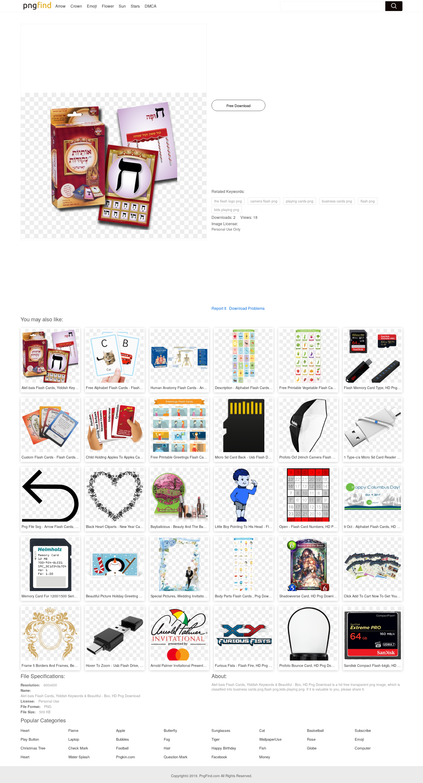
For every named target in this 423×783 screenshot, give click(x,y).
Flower (108, 6)
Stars (135, 6)
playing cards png (299, 201)
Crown (76, 6)
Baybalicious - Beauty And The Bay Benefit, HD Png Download (199, 526)
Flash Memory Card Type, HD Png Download (379, 387)
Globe (312, 747)
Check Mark (78, 747)
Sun (122, 6)
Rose (311, 739)
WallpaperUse (270, 739)
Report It (219, 308)
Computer (363, 747)
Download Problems (247, 308)
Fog (167, 739)
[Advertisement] (113, 58)
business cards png (337, 201)
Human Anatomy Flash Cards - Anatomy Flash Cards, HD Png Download (207, 387)
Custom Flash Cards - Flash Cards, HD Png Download (64, 457)
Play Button (30, 739)
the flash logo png (228, 201)
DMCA (150, 6)
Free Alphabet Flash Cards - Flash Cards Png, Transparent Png (135, 387)
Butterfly (170, 730)
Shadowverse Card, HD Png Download (309, 595)
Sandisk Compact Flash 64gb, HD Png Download (382, 665)
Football (122, 747)
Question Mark (176, 756)
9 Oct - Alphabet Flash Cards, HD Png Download (381, 526)
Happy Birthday (224, 747)
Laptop (73, 739)
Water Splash (79, 756)
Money (264, 756)
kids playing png (226, 209)
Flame (73, 730)
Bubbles (122, 739)
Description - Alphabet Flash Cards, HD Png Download (257, 387)
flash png (368, 201)
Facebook (219, 756)
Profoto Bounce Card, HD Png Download (310, 665)
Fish (262, 747)
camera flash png (263, 201)
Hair (167, 747)
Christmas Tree (33, 747)
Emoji (92, 6)
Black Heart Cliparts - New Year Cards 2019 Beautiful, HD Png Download (142, 526)
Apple (120, 730)
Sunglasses (221, 730)
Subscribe (363, 730)
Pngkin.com (125, 756)
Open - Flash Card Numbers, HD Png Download (316, 526)
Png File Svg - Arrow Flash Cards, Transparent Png (61, 526)
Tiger (216, 739)
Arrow (60, 6)
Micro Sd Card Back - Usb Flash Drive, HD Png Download (259, 457)
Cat (262, 730)
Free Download (238, 105)
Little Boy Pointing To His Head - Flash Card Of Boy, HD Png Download (270, 526)
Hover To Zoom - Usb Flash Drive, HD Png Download (127, 665)
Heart (25, 730)
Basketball (315, 730)
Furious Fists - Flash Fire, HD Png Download (249, 665)
